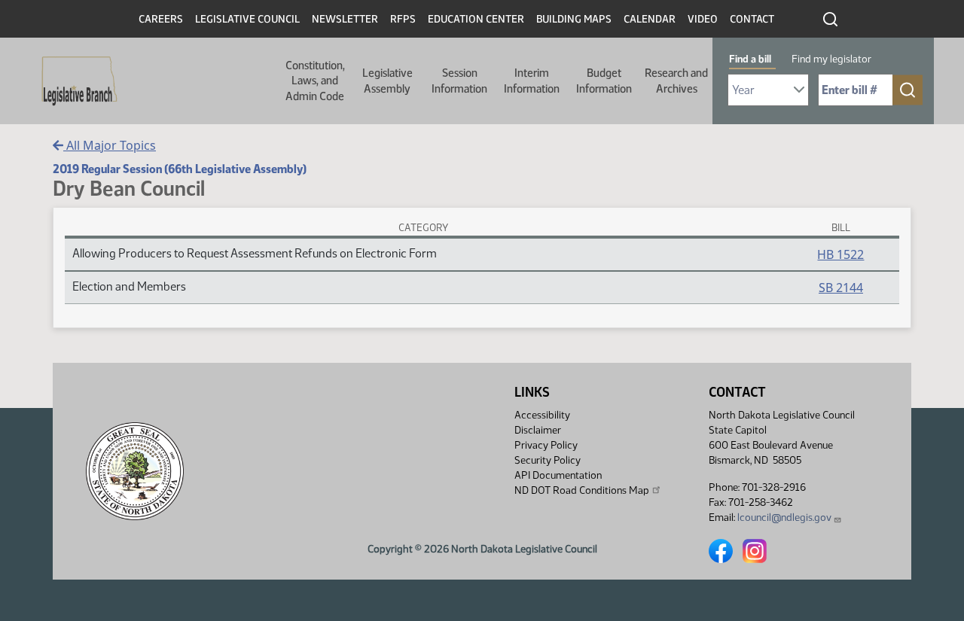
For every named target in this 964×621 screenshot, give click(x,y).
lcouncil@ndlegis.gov (784, 517)
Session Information (459, 80)
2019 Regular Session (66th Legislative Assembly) (180, 169)
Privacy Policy (546, 445)
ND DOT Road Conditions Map (581, 490)
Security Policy (547, 460)
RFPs (403, 19)
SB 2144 (841, 287)
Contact (752, 19)
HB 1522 (840, 254)
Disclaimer (537, 430)
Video (703, 19)
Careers (161, 19)
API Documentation (558, 475)
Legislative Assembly (387, 80)
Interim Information (532, 80)
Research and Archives (676, 80)
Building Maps (574, 19)
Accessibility (542, 415)
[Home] (74, 81)
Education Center (476, 19)
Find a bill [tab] (750, 59)
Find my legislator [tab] (831, 59)
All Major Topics (109, 145)
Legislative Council (247, 19)
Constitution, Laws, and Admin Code (315, 81)
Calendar (650, 19)
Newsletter (345, 19)
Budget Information (604, 80)
